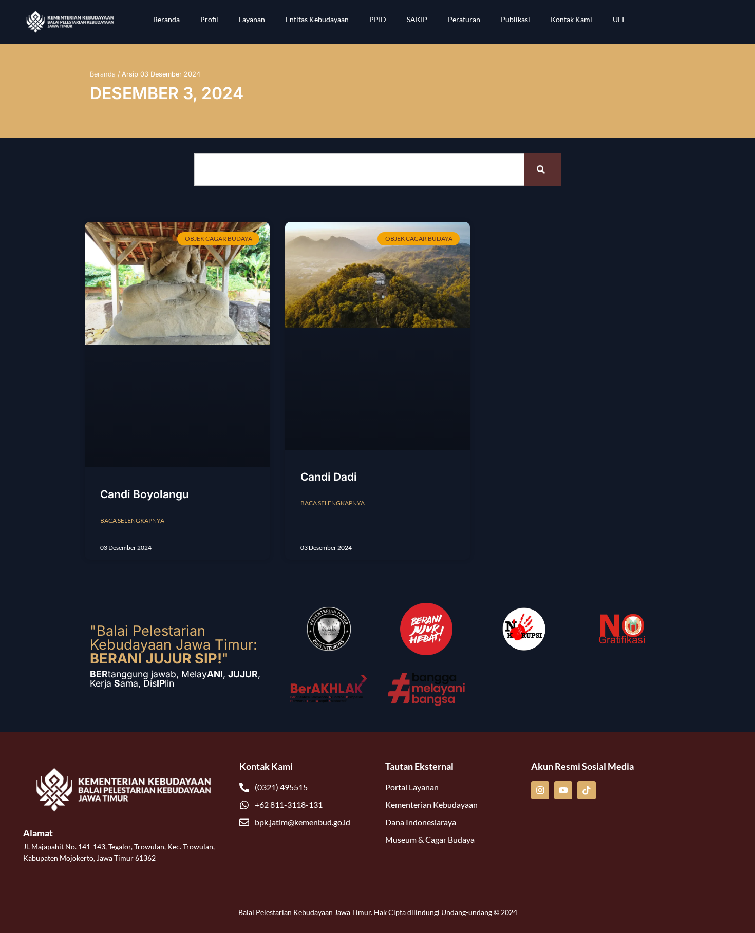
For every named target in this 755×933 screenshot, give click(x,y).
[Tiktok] (586, 790)
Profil (209, 19)
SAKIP (417, 19)
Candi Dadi (328, 476)
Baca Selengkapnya (132, 520)
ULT (619, 19)
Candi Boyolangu (144, 494)
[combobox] (359, 169)
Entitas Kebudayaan (317, 19)
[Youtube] (563, 790)
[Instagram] (540, 790)
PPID (377, 19)
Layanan (252, 19)
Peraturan (464, 19)
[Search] (542, 169)
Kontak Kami (571, 19)
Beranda (166, 19)
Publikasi (515, 19)
